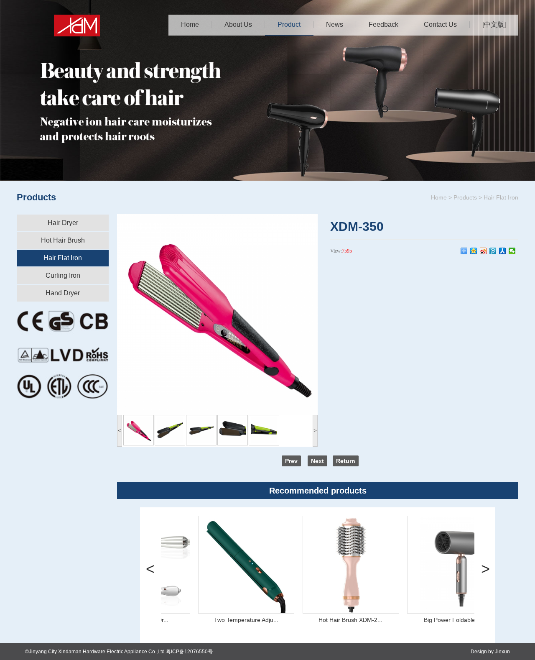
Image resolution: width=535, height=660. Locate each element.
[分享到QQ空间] (473, 251)
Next (317, 461)
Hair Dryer (63, 222)
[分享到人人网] (502, 251)
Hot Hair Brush (63, 240)
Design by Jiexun (490, 652)
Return (345, 461)
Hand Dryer (63, 293)
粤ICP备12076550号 (189, 652)
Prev (291, 461)
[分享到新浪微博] (483, 251)
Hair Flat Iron (62, 257)
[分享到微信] (512, 251)
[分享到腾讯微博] (493, 251)
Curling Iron (63, 275)
